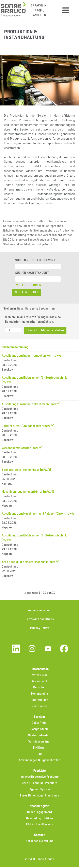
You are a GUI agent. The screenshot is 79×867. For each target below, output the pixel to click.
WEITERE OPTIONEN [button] (28, 285)
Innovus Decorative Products (39, 777)
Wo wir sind (39, 681)
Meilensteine (39, 694)
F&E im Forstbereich (39, 824)
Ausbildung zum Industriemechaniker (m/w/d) (32, 356)
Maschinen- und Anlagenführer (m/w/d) (28, 492)
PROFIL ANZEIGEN (39, 13)
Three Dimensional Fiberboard (40, 795)
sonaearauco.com (39, 611)
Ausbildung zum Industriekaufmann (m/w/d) (31, 404)
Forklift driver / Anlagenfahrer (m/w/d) (28, 426)
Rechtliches (39, 706)
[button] (66, 10)
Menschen (39, 687)
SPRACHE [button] (37, 6)
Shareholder (39, 700)
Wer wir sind (39, 675)
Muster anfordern (39, 735)
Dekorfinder (40, 723)
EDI (39, 754)
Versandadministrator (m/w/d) (22, 448)
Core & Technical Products (39, 783)
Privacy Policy (39, 628)
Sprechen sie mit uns (39, 841)
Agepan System (39, 789)
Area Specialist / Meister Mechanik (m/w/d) (30, 562)
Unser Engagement (39, 812)
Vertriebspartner (39, 742)
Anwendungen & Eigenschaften (39, 760)
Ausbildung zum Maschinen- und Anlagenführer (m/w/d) (39, 514)
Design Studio (39, 729)
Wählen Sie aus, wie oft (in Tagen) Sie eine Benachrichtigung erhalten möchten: (33, 319)
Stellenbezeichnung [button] (15, 347)
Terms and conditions (39, 619)
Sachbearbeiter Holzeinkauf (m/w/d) (26, 470)
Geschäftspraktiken (39, 818)
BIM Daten (39, 748)
